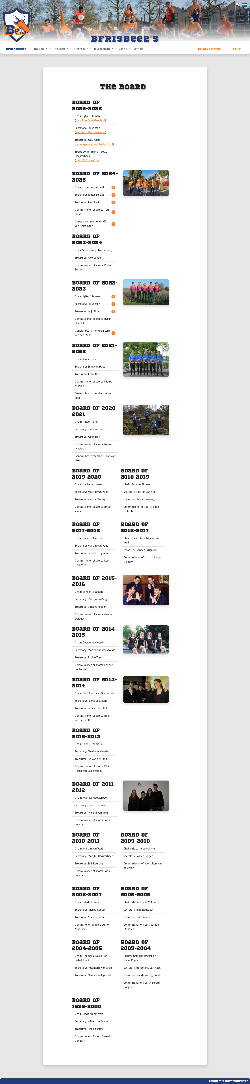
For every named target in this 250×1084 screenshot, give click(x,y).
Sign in (237, 48)
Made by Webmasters (229, 1081)
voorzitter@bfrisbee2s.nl (90, 120)
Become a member (209, 48)
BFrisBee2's (16, 49)
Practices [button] (80, 48)
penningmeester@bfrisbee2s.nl (94, 144)
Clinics (123, 48)
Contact (138, 48)
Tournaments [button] (102, 48)
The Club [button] (39, 48)
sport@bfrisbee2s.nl (88, 160)
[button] (95, 187)
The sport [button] (59, 48)
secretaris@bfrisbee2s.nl (90, 132)
